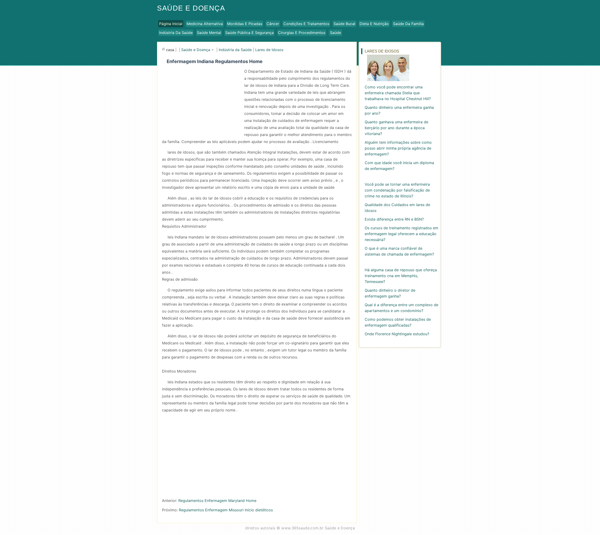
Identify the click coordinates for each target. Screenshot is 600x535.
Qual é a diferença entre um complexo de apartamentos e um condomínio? (401, 307)
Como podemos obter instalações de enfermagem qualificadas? (398, 322)
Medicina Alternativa (205, 23)
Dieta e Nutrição (374, 23)
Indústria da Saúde (176, 32)
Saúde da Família (408, 23)
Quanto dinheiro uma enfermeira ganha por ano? (399, 110)
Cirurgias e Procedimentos (301, 32)
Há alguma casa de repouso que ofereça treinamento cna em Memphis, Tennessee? (401, 276)
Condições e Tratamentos (306, 23)
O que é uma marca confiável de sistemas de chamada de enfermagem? (399, 251)
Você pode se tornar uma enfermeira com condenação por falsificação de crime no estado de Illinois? (397, 190)
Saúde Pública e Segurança (249, 32)
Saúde (335, 32)
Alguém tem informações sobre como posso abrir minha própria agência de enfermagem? (398, 148)
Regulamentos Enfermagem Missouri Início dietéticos (226, 510)
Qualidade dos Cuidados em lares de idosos (397, 207)
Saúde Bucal (344, 23)
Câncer (272, 23)
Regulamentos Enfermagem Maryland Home (217, 500)
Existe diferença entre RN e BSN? (394, 219)
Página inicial (170, 23)
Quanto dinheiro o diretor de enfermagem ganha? (390, 293)
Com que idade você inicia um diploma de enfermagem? (399, 165)
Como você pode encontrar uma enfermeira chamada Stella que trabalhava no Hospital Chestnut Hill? (398, 93)
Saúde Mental (209, 32)
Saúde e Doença (191, 8)
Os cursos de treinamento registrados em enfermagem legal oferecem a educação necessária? (401, 234)
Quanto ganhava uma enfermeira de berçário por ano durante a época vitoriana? (396, 128)
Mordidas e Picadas (244, 23)
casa (170, 49)
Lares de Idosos (269, 49)
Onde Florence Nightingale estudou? (397, 334)
